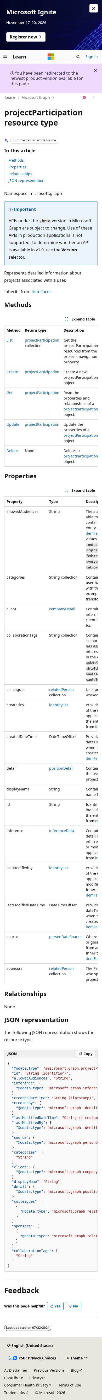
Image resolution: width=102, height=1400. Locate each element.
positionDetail (61, 768)
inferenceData (61, 830)
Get (10, 392)
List (10, 340)
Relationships (20, 173)
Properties (17, 167)
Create (12, 371)
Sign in (92, 56)
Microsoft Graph (35, 97)
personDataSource (65, 936)
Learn (10, 97)
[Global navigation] (5, 56)
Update (13, 424)
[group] (51, 396)
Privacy (35, 1377)
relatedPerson (61, 689)
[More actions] (93, 98)
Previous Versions (49, 1370)
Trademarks (14, 1392)
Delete (12, 450)
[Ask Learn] (84, 98)
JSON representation (26, 180)
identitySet (58, 704)
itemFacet (41, 292)
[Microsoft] (51, 56)
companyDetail (62, 608)
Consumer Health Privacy (26, 1385)
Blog (75, 1370)
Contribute (13, 1377)
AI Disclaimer (15, 1370)
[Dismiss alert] (93, 8)
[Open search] (78, 56)
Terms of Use (69, 1385)
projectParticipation (42, 340)
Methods (16, 160)
